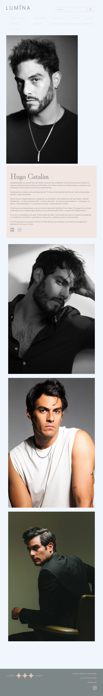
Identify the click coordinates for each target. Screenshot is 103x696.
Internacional (17, 18)
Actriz (76, 18)
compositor (40, 18)
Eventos (59, 18)
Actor (90, 18)
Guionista (15, 29)
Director (38, 24)
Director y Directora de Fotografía (73, 24)
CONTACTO (92, 682)
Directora (15, 24)
